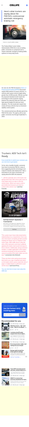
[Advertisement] (14, 70)
